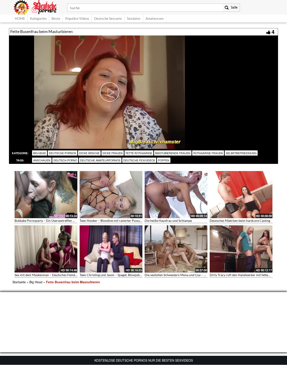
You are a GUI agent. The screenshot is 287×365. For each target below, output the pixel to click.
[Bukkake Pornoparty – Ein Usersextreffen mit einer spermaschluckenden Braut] (46, 194)
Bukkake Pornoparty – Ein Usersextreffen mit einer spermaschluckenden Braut (69, 220)
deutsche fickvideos (139, 160)
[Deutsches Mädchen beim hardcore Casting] (241, 194)
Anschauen (41, 160)
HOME (20, 18)
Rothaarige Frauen (208, 153)
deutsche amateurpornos (100, 160)
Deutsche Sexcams (108, 18)
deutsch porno (65, 160)
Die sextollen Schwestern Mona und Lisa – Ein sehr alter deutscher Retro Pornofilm (202, 275)
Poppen (163, 160)
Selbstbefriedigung (241, 153)
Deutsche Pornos (62, 153)
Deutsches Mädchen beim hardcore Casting (240, 220)
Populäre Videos (77, 18)
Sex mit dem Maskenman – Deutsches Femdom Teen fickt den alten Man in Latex (70, 275)
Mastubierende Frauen (172, 153)
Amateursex (155, 18)
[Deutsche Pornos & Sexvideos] (38, 6)
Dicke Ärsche (89, 153)
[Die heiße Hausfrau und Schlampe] (176, 194)
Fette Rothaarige (139, 153)
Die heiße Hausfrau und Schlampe (168, 220)
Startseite (19, 282)
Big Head (39, 153)
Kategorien (38, 18)
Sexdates (134, 18)
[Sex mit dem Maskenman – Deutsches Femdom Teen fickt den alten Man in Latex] (46, 249)
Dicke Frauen (112, 153)
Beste (56, 18)
